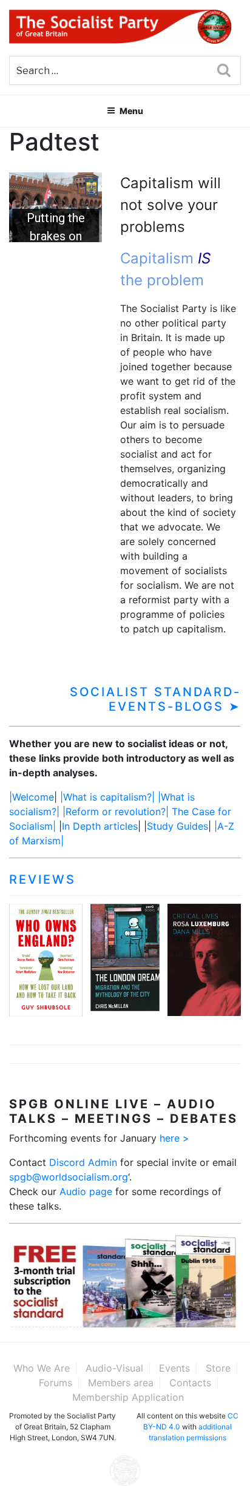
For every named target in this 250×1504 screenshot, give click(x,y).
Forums (55, 1383)
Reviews (42, 879)
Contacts (190, 1383)
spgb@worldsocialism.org (68, 1177)
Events (174, 1368)
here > (174, 1138)
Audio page (85, 1191)
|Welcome (31, 797)
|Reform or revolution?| (117, 811)
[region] (55, 207)
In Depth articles (100, 826)
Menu (131, 111)
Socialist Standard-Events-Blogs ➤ (155, 699)
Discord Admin (83, 1162)
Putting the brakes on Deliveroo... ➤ (55, 236)
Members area (121, 1383)
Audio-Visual (114, 1368)
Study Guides (177, 826)
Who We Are (41, 1368)
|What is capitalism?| (107, 797)
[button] (55, 207)
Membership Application (128, 1397)
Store (218, 1368)
